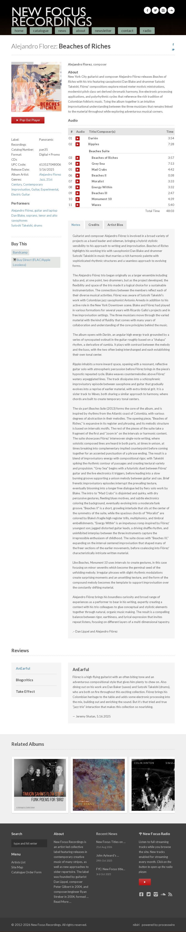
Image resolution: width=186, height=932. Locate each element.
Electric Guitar (20, 194)
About (80, 30)
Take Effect (25, 691)
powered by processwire (158, 925)
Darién (78, 138)
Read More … (62, 901)
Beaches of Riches (78, 158)
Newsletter (103, 30)
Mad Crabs (78, 170)
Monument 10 (78, 199)
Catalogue (41, 30)
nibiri (136, 925)
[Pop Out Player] (145, 882)
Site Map (17, 867)
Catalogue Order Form (26, 872)
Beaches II (78, 176)
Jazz (42, 179)
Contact (127, 30)
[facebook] (173, 44)
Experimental (49, 189)
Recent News (106, 834)
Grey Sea (78, 164)
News (62, 30)
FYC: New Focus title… (110, 869)
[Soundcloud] (171, 10)
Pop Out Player (29, 120)
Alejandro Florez (50, 174)
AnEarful (23, 668)
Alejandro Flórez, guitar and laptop (34, 210)
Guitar (35, 189)
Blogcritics (24, 680)
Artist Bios (115, 225)
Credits (93, 225)
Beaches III (78, 193)
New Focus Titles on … (110, 842)
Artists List (18, 862)
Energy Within (78, 187)
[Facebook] (147, 10)
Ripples (78, 144)
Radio (147, 30)
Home (19, 30)
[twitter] (173, 49)
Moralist (78, 181)
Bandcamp (20, 252)
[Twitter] (155, 10)
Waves (78, 205)
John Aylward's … (107, 855)
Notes (75, 225)
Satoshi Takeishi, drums (26, 225)
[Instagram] (163, 10)
